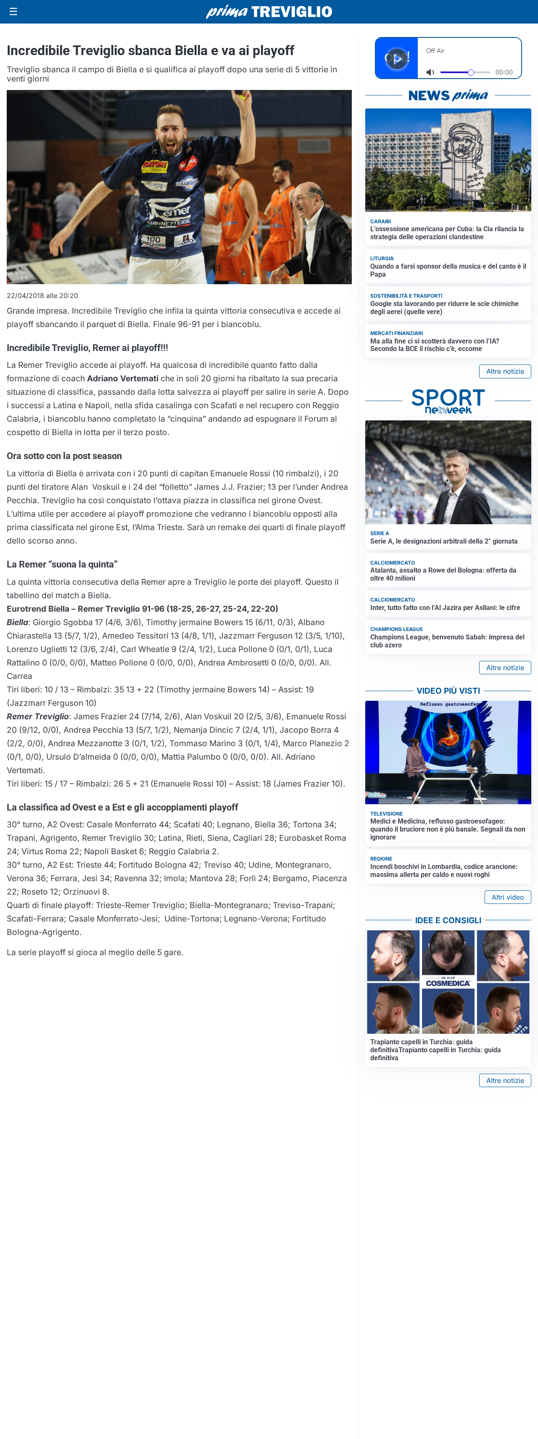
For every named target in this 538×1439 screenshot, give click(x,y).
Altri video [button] (508, 897)
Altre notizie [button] (505, 371)
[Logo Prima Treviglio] (269, 12)
